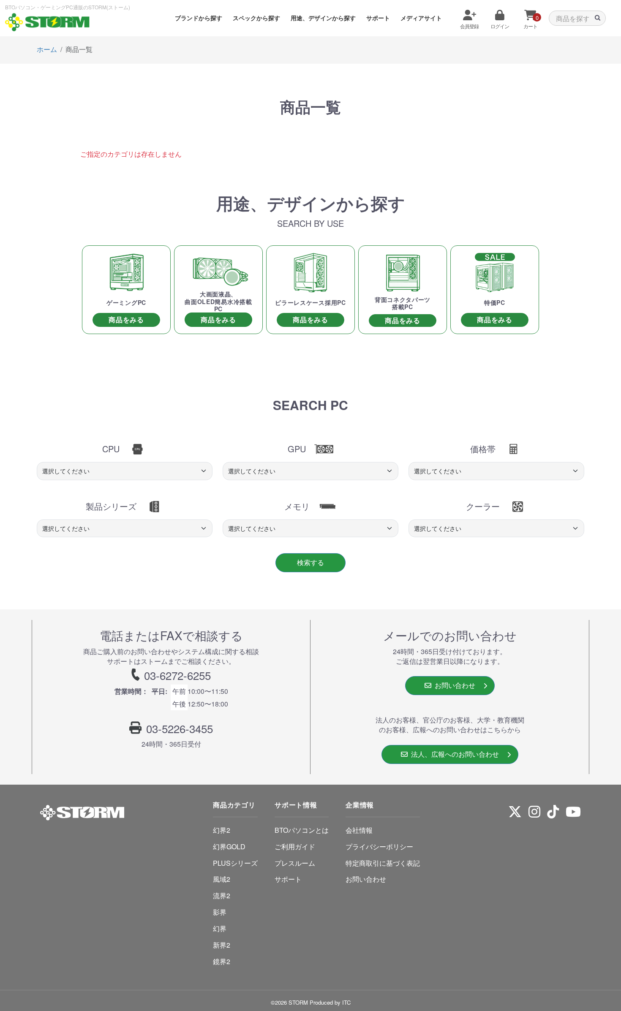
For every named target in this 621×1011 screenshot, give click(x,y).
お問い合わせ (453, 685)
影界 (219, 912)
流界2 (221, 895)
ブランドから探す (198, 18)
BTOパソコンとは (302, 830)
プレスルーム (295, 863)
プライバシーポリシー (379, 846)
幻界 (219, 928)
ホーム (47, 49)
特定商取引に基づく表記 (383, 863)
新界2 (221, 945)
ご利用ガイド (295, 846)
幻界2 (221, 830)
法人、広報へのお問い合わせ (453, 754)
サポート (378, 18)
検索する (310, 562)
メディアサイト (421, 18)
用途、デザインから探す (323, 18)
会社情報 (359, 830)
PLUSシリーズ (235, 863)
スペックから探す (256, 18)
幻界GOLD (229, 846)
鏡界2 (221, 961)
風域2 (221, 879)
